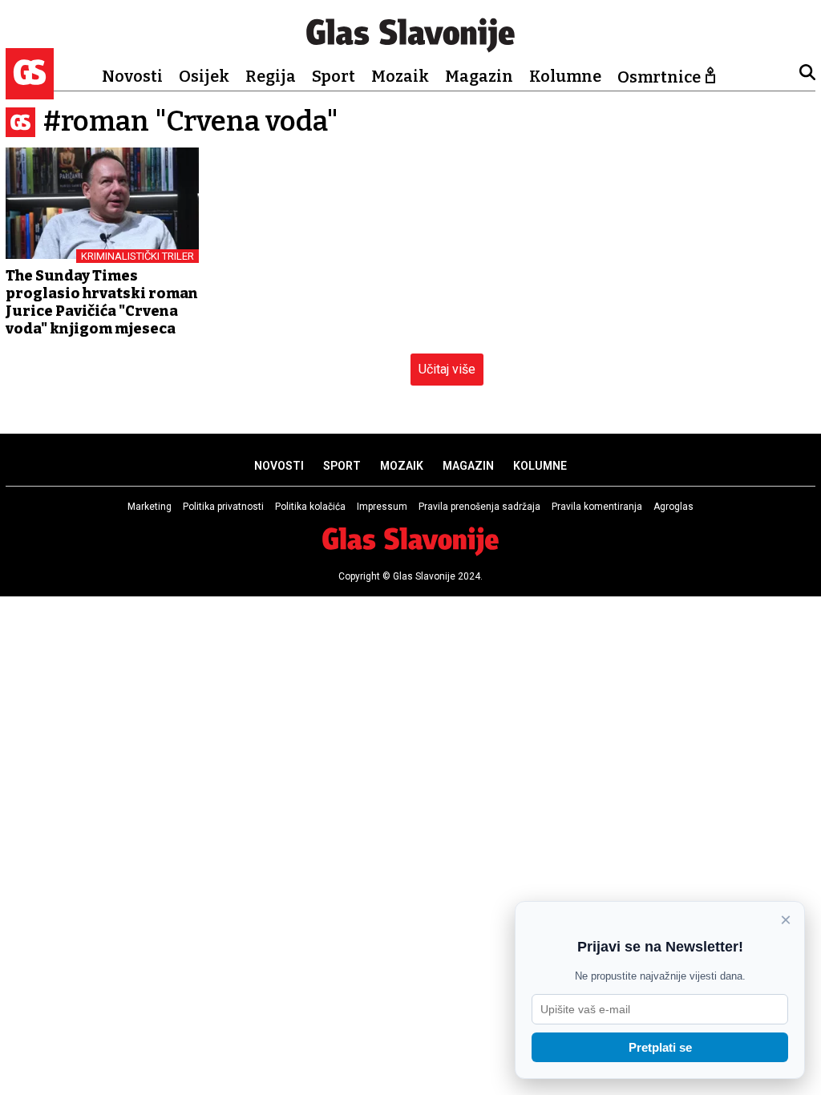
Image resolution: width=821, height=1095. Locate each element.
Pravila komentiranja (597, 506)
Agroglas (673, 506)
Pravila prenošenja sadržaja (479, 506)
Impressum (382, 506)
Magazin (479, 76)
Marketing (149, 506)
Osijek (204, 76)
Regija (270, 76)
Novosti (132, 76)
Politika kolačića (310, 506)
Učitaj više (447, 369)
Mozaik (400, 76)
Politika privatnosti (223, 506)
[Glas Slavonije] (30, 92)
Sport (333, 76)
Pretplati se (660, 1047)
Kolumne (565, 76)
